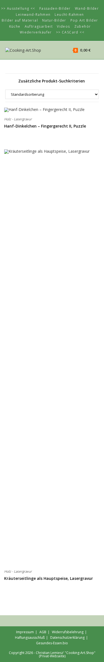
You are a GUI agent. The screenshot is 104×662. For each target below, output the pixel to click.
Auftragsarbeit (39, 26)
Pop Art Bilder (84, 20)
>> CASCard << (70, 32)
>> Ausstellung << (18, 8)
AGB (42, 632)
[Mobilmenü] (95, 50)
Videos (63, 26)
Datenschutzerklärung (67, 637)
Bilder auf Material (20, 20)
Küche (15, 26)
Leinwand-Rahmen (33, 14)
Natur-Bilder (54, 20)
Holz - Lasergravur (18, 119)
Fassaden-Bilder (55, 8)
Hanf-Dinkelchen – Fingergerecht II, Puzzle (45, 126)
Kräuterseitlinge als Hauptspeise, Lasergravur (48, 578)
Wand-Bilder (87, 8)
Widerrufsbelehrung (67, 632)
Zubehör (82, 26)
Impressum (25, 632)
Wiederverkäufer (36, 32)
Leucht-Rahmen (69, 14)
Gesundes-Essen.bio (52, 643)
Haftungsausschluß (30, 637)
